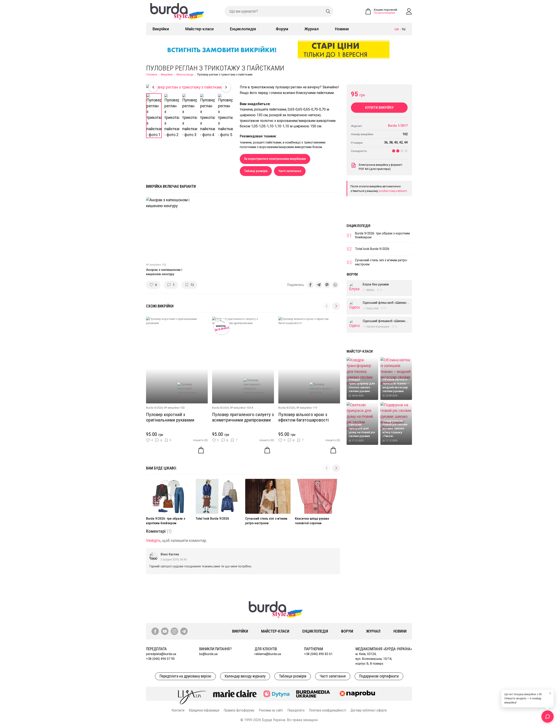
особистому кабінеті (393, 191)
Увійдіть (153, 540)
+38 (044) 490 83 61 (318, 654)
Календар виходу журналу (245, 676)
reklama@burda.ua (268, 654)
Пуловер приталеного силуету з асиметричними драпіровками (243, 417)
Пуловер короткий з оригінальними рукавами (170, 417)
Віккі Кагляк (170, 554)
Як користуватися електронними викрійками (275, 159)
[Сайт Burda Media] (313, 694)
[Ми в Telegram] (184, 631)
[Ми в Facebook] (155, 631)
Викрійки (161, 29)
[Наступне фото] (226, 87)
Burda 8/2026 (220, 407)
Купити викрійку (379, 108)
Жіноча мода (184, 74)
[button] (336, 306)
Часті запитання (289, 171)
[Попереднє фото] (153, 87)
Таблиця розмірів (292, 676)
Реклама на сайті (271, 710)
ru (403, 29)
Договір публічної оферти (368, 710)
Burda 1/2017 (398, 126)
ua (397, 29)
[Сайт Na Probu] (358, 693)
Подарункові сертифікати (379, 676)
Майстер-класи (199, 29)
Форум (282, 29)
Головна (151, 74)
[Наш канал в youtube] (164, 631)
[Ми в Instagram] (174, 631)
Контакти (178, 710)
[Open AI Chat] (547, 716)
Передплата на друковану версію (185, 676)
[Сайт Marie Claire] (235, 693)
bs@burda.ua (208, 654)
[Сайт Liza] (192, 694)
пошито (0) (200, 440)
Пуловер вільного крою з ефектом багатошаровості (303, 417)
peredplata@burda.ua (161, 654)
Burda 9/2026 (154, 407)
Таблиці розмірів (255, 171)
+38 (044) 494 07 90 (160, 659)
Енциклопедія (243, 29)
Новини (342, 29)
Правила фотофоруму (239, 710)
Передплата (296, 710)
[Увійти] (409, 11)
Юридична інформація (204, 710)
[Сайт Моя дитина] (276, 693)
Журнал (312, 29)
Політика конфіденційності (327, 710)
